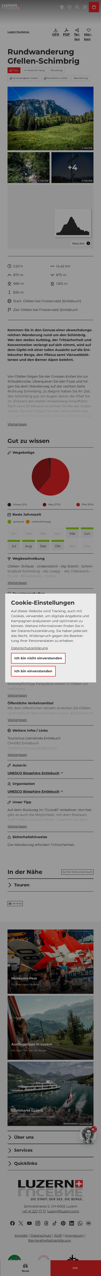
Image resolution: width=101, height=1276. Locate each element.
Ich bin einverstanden (33, 671)
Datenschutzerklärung (29, 648)
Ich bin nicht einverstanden (38, 658)
